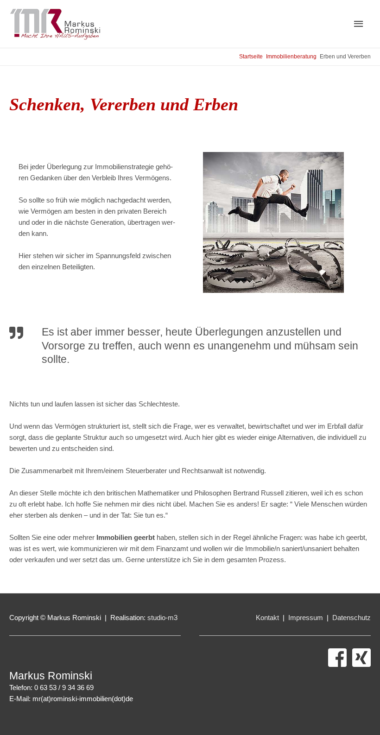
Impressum (306, 617)
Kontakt (268, 617)
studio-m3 (162, 617)
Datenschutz (351, 617)
